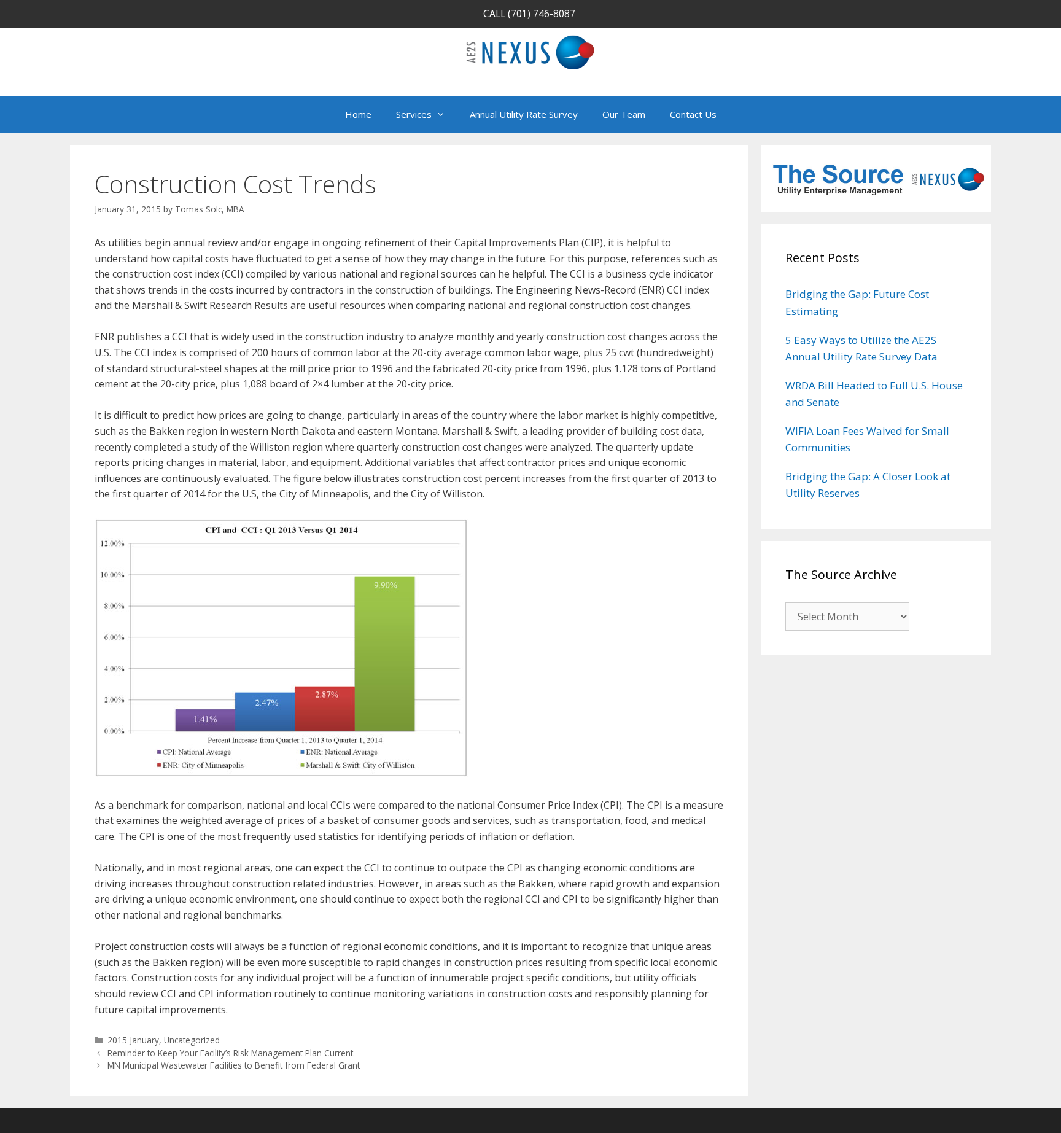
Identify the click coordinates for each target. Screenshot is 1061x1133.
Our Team (623, 114)
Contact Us (693, 114)
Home (358, 114)
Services (414, 114)
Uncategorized (192, 1040)
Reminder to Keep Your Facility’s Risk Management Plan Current (230, 1053)
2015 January (133, 1040)
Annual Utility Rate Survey (524, 114)
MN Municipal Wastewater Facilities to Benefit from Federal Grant (233, 1065)
